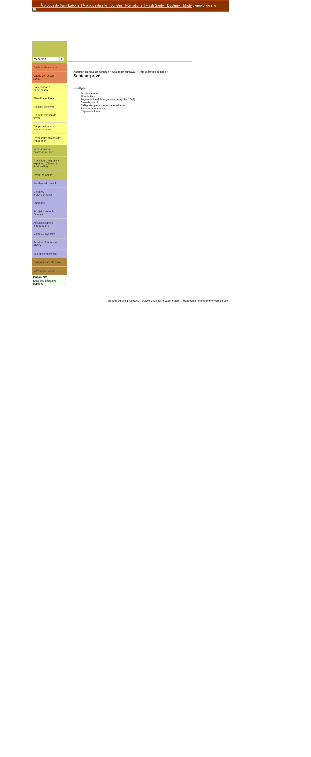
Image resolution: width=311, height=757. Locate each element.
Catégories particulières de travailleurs (103, 105)
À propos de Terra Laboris (60, 5)
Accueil (78, 71)
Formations (133, 5)
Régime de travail (91, 111)
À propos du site (95, 5)
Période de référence (93, 108)
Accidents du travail (124, 71)
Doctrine (173, 5)
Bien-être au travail (44, 98)
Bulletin (116, 5)
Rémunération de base (152, 71)
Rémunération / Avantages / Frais (43, 151)
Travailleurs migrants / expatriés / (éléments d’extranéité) (46, 163)
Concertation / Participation (41, 89)
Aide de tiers (88, 96)
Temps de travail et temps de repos (44, 128)
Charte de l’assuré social (44, 77)
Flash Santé (155, 5)
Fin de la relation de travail (44, 117)
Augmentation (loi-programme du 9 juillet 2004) (108, 99)
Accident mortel (89, 93)
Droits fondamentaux (45, 67)
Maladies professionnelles (42, 193)
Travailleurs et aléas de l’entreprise (46, 139)
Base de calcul (89, 102)
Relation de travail (43, 106)
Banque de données (97, 71)
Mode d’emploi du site (199, 5)
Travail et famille (42, 175)
